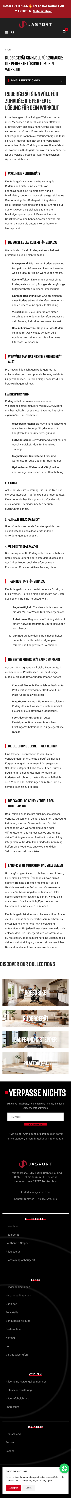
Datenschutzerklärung (19, 1390)
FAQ (8, 1346)
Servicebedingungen (18, 1287)
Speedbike (12, 1226)
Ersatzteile (12, 1312)
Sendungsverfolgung (18, 1321)
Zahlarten (11, 1304)
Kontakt (10, 1338)
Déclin (29, 1487)
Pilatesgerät (13, 1252)
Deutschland (13, 1434)
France (10, 1442)
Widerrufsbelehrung (17, 1399)
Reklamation (13, 1329)
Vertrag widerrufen (17, 1355)
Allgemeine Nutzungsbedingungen (26, 1382)
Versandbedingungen (18, 1296)
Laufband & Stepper (17, 1243)
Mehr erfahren (42, 11)
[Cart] (64, 32)
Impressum (12, 1407)
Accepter (13, 1487)
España (10, 1451)
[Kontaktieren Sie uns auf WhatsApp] (64, 1468)
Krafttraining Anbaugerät (20, 1260)
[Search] (12, 32)
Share (8, 49)
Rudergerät (12, 1235)
